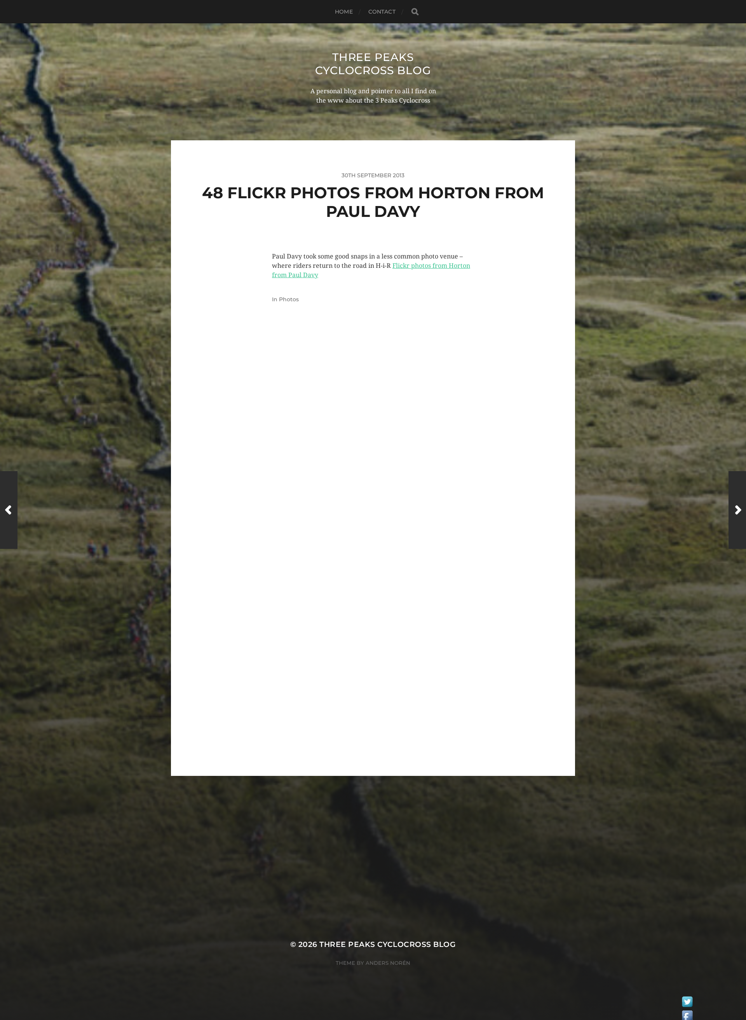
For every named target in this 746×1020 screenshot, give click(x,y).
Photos (289, 299)
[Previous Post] (8, 510)
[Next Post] (737, 510)
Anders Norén (388, 963)
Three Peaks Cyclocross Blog (373, 64)
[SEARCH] (415, 12)
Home (344, 11)
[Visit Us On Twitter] (687, 1004)
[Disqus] (373, 443)
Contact (382, 11)
